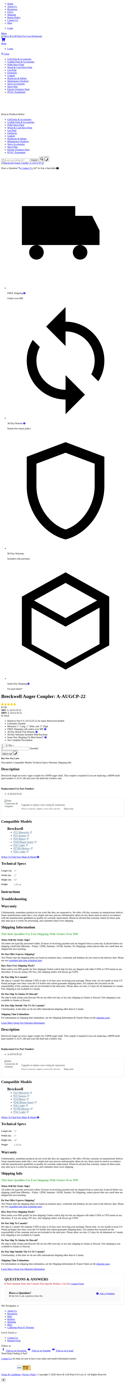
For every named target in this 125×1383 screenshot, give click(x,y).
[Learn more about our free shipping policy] (24, 293)
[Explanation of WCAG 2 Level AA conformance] (24, 1369)
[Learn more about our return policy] (24, 423)
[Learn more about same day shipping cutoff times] (28, 683)
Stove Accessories (16, 84)
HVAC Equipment (16, 92)
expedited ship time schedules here (25, 960)
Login (10, 28)
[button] (8, 704)
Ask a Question (107, 1293)
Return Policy (14, 17)
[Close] (3, 1380)
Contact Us (12, 20)
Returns (11, 1319)
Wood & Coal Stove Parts (19, 67)
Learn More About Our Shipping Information (23, 1023)
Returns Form (14, 1340)
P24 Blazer (21, 838)
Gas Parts (11, 70)
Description (7, 762)
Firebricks (12, 73)
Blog (9, 23)
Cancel (34, 160)
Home (10, 3)
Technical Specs (40, 762)
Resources (12, 9)
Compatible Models (22, 762)
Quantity (34, 748)
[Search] (44, 159)
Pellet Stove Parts (15, 64)
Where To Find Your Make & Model (19, 857)
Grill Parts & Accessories (19, 59)
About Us (12, 6)
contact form (77, 1283)
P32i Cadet (21, 851)
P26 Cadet (20, 845)
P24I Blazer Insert (23, 842)
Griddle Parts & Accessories (20, 62)
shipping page (103, 1017)
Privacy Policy (29, 1374)
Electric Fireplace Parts (18, 89)
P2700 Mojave (23, 848)
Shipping (11, 14)
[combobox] (15, 160)
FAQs (10, 12)
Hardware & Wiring (17, 78)
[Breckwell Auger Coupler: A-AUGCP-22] (22, 163)
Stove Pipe (12, 86)
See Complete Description (19, 740)
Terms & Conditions (11, 1374)
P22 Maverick (22, 832)
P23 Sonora (21, 835)
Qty (10, 745)
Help (9, 1316)
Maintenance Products (18, 81)
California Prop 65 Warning (20, 1327)
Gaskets (11, 75)
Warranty (53, 762)
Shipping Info (64, 762)
